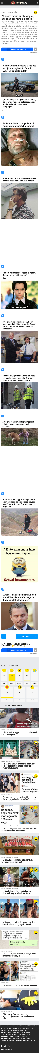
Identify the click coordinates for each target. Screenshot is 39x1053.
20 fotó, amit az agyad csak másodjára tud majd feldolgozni (19, 733)
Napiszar (24, 1036)
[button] (2, 3)
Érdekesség (21, 1028)
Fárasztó (3, 1030)
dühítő (32, 700)
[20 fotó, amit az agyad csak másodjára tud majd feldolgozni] (19, 718)
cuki (4, 683)
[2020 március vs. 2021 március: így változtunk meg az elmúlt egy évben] (19, 877)
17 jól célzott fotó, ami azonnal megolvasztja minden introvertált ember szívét (17, 1016)
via (2, 110)
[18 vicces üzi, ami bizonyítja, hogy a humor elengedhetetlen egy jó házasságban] (19, 939)
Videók (17, 1043)
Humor (3, 12)
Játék (23, 1032)
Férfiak (10, 1030)
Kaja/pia (13, 761)
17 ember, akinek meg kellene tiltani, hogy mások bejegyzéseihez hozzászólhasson (18, 798)
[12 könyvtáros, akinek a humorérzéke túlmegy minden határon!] (19, 845)
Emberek (3, 730)
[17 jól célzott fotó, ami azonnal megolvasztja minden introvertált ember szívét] (19, 1000)
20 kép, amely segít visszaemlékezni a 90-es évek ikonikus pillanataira (19, 829)
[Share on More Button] (35, 49)
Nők (14, 1038)
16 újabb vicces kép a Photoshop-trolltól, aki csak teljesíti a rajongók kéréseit (18, 923)
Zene (25, 1043)
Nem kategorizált (6, 1038)
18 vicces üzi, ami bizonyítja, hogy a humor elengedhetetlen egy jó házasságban (19, 954)
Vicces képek (9, 1043)
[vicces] (35, 12)
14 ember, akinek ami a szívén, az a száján (19, 985)
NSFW (17, 1038)
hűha (20, 700)
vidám (26, 683)
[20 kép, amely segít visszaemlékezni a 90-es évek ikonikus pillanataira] (19, 814)
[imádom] (31, 807)
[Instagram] (5, 1046)
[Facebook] (1, 1046)
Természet (26, 1041)
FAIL (33, 1028)
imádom (7, 700)
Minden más (13, 730)
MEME (23, 1034)
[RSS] (9, 1046)
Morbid (11, 1036)
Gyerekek (3, 1032)
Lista (19, 1034)
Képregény (4, 1034)
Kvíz (15, 1034)
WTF (21, 1043)
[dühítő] (36, 742)
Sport (28, 1038)
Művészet (17, 1036)
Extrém (28, 1028)
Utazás (33, 1041)
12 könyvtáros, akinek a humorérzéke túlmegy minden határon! (17, 861)
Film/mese (16, 1030)
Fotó (21, 1030)
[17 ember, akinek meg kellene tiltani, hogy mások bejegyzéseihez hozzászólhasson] (19, 783)
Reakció (23, 1038)
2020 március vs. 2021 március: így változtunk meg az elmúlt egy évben (16, 892)
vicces (11, 683)
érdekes (19, 683)
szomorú (34, 683)
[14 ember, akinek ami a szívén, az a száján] (19, 971)
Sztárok (11, 1041)
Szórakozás (12, 12)
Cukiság (14, 1028)
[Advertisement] (19, 241)
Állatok (3, 1028)
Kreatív (10, 1034)
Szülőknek (18, 1041)
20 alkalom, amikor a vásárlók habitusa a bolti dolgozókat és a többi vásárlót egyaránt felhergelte (18, 766)
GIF (29, 1030)
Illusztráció (16, 1032)
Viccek (3, 1043)
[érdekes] (36, 807)
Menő (28, 1034)
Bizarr (9, 1028)
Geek (26, 1030)
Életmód (3, 761)
